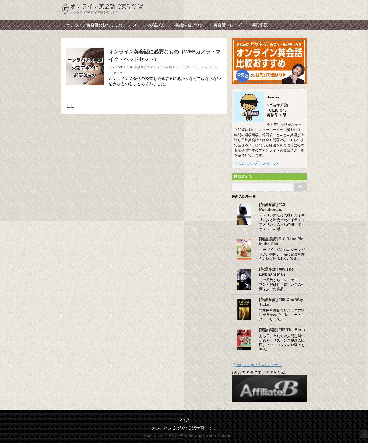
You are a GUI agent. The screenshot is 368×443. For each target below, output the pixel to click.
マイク (117, 73)
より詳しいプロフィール (256, 163)
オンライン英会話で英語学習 (106, 6)
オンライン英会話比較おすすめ (95, 25)
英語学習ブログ (189, 25)
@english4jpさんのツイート (257, 365)
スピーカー (194, 67)
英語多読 (260, 25)
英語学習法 (142, 67)
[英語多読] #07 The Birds (282, 330)
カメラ (180, 67)
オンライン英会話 (162, 67)
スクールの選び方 (149, 25)
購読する (244, 177)
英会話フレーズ (228, 25)
